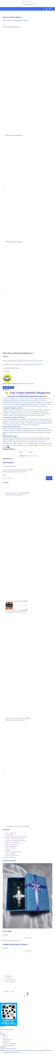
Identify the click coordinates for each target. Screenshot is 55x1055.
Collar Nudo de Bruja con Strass (14, 493)
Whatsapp (6, 991)
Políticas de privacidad (9, 1045)
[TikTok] (27, 994)
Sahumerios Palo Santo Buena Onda (15, 718)
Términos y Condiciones (9, 1043)
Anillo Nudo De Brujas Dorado (14, 601)
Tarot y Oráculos (10, 981)
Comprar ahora (27, 937)
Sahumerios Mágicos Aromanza (14, 610)
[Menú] (34, 3)
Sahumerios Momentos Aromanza (15, 826)
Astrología (8, 976)
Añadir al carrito (8, 387)
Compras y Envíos (8, 1039)
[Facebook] (27, 992)
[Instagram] (27, 993)
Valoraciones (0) (7, 458)
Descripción (6, 389)
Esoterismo (9, 977)
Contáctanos (6, 1041)
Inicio (12, 991)
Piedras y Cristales (11, 979)
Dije (33, 398)
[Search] (43, 8)
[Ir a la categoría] (0, 1032)
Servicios (5, 1037)
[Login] (50, 9)
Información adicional (8, 449)
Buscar (4, 475)
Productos (5, 1036)
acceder (9, 471)
